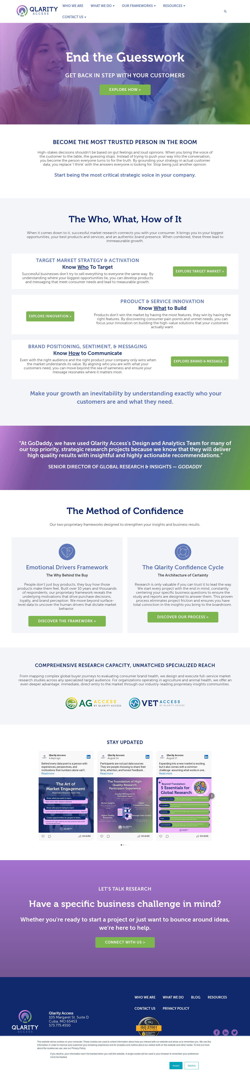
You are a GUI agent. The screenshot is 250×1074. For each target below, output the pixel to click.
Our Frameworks (137, 6)
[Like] (43, 836)
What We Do (101, 6)
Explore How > (125, 90)
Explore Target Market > (200, 271)
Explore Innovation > (50, 316)
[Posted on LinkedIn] (88, 757)
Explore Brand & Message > (200, 361)
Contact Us (72, 17)
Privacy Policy (176, 1008)
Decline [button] (191, 1065)
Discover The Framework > (67, 621)
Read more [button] (48, 773)
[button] (39, 796)
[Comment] (48, 836)
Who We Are (72, 6)
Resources (172, 6)
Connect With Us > (125, 942)
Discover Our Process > (183, 617)
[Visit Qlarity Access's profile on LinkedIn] (44, 757)
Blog (195, 997)
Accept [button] (176, 1065)
